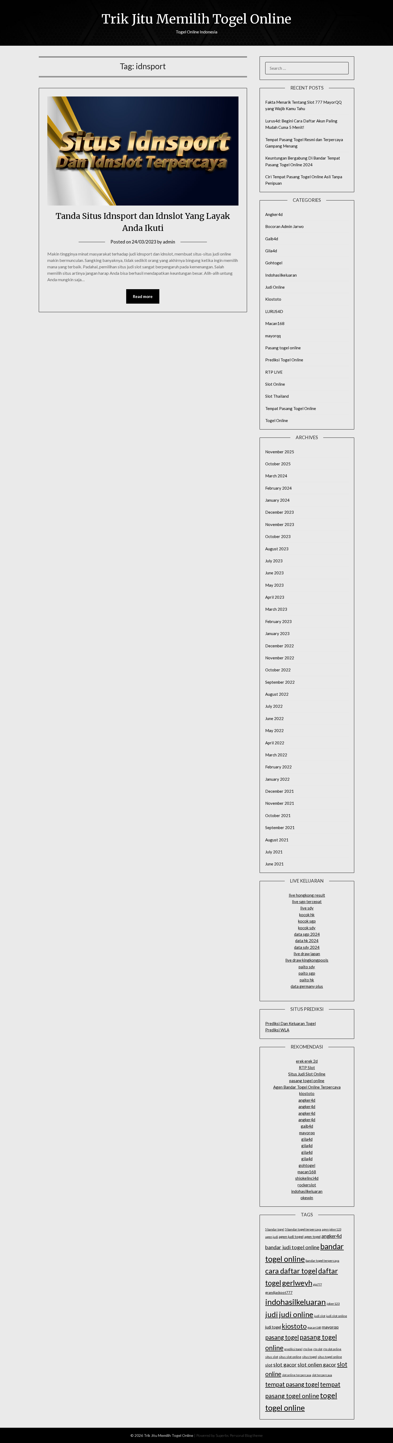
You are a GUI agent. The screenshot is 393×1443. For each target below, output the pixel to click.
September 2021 (280, 827)
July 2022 (274, 706)
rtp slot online (332, 1349)
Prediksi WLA (277, 1029)
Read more (143, 296)
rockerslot (307, 1184)
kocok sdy (306, 927)
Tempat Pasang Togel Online (290, 408)
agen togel (312, 1237)
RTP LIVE (274, 372)
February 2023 (278, 621)
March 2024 (276, 475)
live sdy (307, 908)
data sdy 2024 (306, 947)
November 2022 (279, 657)
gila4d (307, 1139)
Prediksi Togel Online (284, 359)
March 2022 (276, 754)
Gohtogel (273, 262)
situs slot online (290, 1357)
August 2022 (276, 694)
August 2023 (276, 548)
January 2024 (277, 500)
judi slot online (336, 1316)
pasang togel (282, 1337)
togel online (285, 1407)
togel (328, 1395)
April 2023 (274, 597)
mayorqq (273, 335)
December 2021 (279, 791)
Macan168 (274, 323)
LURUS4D (274, 311)
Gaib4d (271, 238)
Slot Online (275, 384)
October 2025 (278, 463)
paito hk (307, 979)
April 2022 (274, 742)
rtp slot (317, 1349)
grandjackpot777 (278, 1292)
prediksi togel (293, 1349)
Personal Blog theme (246, 1435)
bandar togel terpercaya (322, 1261)
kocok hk (306, 914)
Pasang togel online (283, 347)
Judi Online (275, 287)
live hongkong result (307, 895)
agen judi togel (291, 1236)
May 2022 (274, 730)
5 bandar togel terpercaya (303, 1229)
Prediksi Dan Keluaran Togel (290, 1023)
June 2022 (274, 718)
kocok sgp (307, 921)
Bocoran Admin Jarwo (284, 226)
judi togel (273, 1327)
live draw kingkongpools (306, 960)
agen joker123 (331, 1229)
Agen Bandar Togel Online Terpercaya (307, 1087)
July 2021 (274, 851)
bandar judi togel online (292, 1247)
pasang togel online (306, 1080)
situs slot (271, 1357)
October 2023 (278, 536)
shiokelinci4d (306, 1178)
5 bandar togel (274, 1229)
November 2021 (279, 803)
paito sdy (307, 966)
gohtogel (307, 1165)
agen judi (271, 1237)
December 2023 (279, 512)
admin (169, 242)
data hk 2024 (306, 940)
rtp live (308, 1349)
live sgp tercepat (307, 901)
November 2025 (279, 451)
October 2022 (278, 669)
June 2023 (274, 572)
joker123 (333, 1304)
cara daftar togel (291, 1271)
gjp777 (317, 1284)
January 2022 (277, 779)
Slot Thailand (277, 396)
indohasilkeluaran (306, 1191)
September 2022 (280, 682)
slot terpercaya (322, 1375)
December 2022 (279, 645)
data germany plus (307, 986)
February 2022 (278, 766)
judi (271, 1314)
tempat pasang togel (292, 1384)
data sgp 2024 (307, 934)
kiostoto (306, 1093)
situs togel (309, 1357)
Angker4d (274, 214)
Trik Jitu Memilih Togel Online (196, 19)
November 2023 (279, 524)
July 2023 (274, 560)
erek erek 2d (307, 1061)
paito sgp (307, 973)
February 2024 (278, 488)
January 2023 (277, 633)
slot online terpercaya (296, 1375)
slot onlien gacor (317, 1364)
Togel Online (276, 420)
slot (268, 1364)
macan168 (307, 1171)
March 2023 (276, 609)
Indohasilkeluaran (281, 275)
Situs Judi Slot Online (306, 1073)
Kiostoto (273, 299)
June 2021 (274, 863)
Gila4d (271, 250)
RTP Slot (307, 1067)
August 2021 (276, 839)
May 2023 (274, 585)
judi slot (319, 1316)
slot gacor (285, 1364)
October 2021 (278, 815)
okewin (306, 1197)
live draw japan (307, 953)
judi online (296, 1314)
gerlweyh (297, 1282)
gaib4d (307, 1126)
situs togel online (330, 1357)
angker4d (306, 1100)
